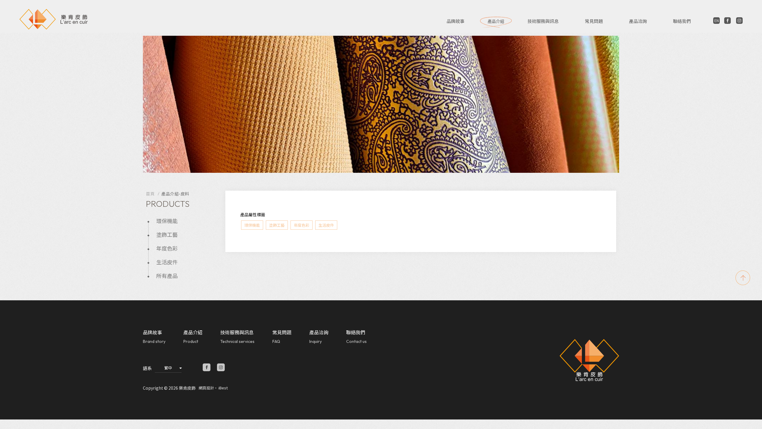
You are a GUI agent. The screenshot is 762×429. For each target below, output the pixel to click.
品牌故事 (455, 21)
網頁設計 (206, 388)
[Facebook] (727, 20)
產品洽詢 (638, 21)
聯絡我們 (682, 21)
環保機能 (167, 221)
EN (716, 20)
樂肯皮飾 (53, 21)
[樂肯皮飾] (589, 360)
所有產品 (167, 275)
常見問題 (594, 21)
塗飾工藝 (167, 234)
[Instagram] (739, 20)
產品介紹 (496, 21)
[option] (381, 104)
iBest (223, 388)
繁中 (168, 368)
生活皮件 (167, 262)
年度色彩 (167, 248)
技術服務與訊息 (543, 21)
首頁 (150, 194)
